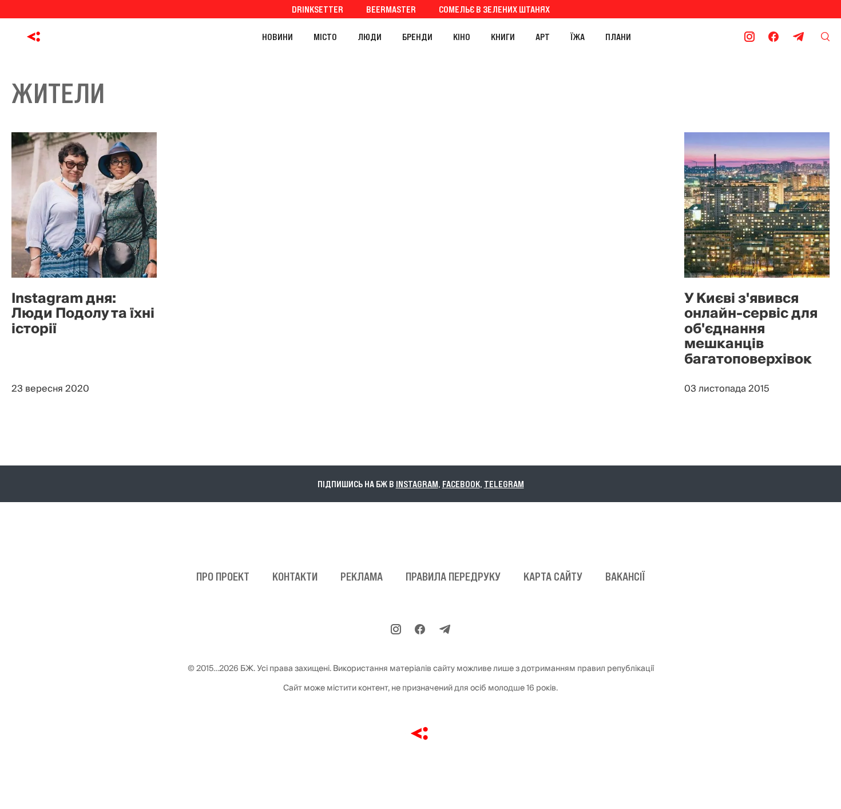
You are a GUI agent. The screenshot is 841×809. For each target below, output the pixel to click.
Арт (542, 36)
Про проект (222, 576)
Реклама (361, 576)
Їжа (577, 36)
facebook (461, 484)
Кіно (461, 36)
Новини (277, 36)
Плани (618, 36)
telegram (504, 484)
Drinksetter (317, 9)
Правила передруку (453, 576)
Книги (503, 36)
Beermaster (391, 9)
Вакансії (625, 576)
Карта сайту (552, 576)
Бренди (417, 36)
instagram (417, 484)
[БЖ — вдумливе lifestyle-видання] (85, 36)
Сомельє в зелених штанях (494, 9)
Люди (370, 36)
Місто (325, 36)
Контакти (295, 576)
